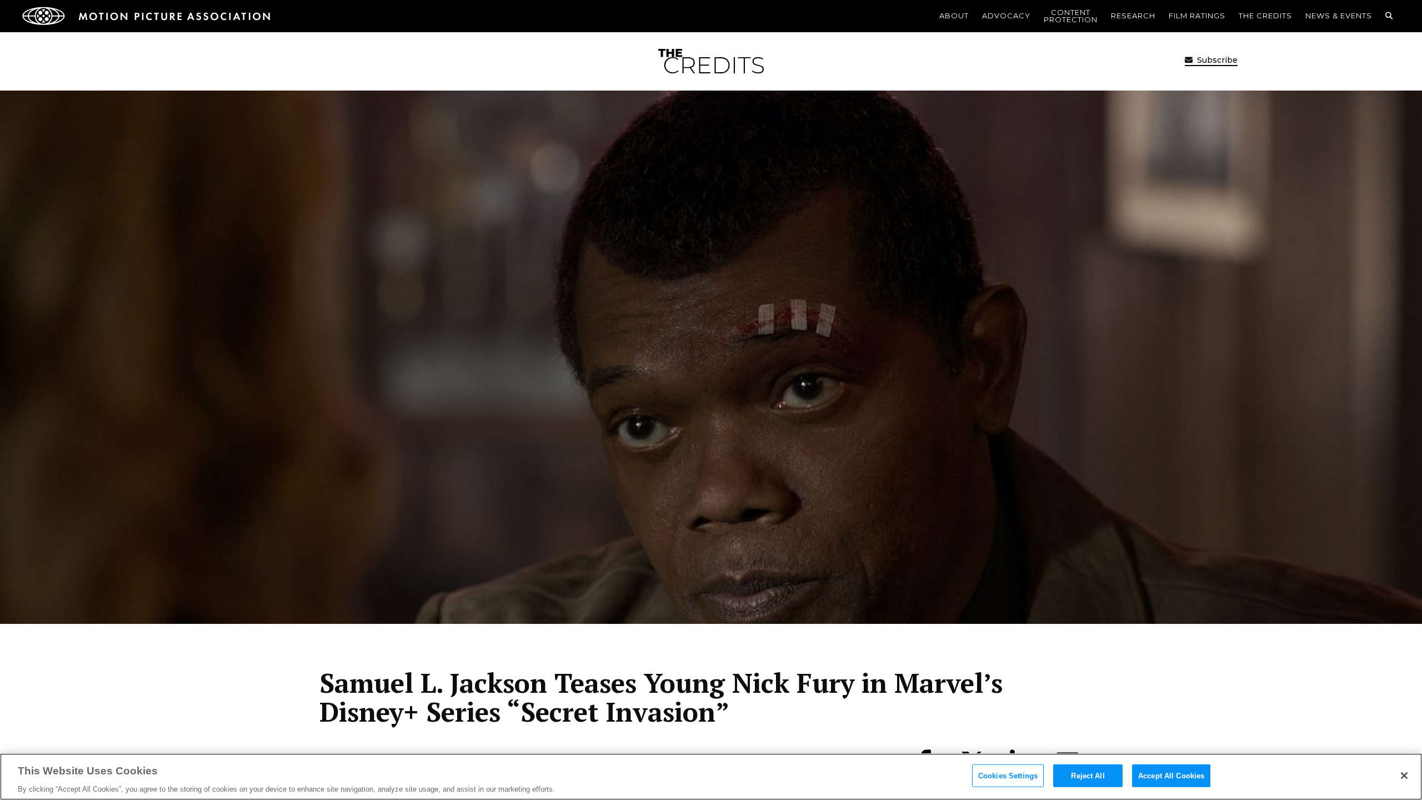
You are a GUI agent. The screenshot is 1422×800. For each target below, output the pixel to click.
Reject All (1087, 775)
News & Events (1338, 15)
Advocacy (1006, 15)
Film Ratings (1197, 15)
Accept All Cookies (1171, 775)
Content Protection (1071, 16)
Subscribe (1216, 60)
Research (1133, 15)
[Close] (1404, 775)
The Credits (1265, 15)
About (954, 15)
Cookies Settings (1008, 775)
